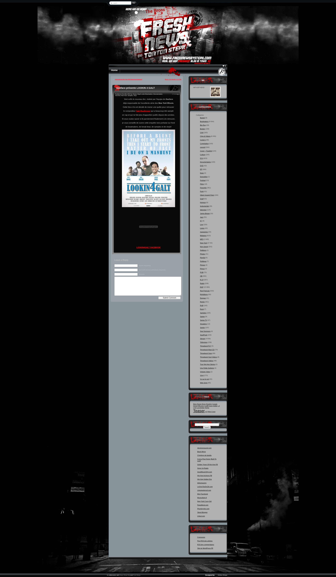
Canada (214, 404)
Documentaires (157, 94)
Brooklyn (209, 404)
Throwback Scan (206, 353)
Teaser (199, 411)
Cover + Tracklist (206, 151)
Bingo (121, 575)
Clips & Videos (205, 136)
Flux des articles (204, 541)
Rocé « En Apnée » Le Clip (173, 79)
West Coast (211, 411)
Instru (211, 406)
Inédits (215, 406)
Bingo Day (127, 575)
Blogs (195, 404)
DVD (201, 166)
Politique (203, 261)
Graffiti (206, 406)
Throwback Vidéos (206, 361)
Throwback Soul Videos (208, 357)
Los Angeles (200, 408)
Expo (202, 173)
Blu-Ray (203, 125)
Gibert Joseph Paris (207, 195)
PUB (201, 272)
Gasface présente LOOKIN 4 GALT (135, 88)
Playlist (202, 258)
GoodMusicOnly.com (204, 472)
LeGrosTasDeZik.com (205, 487)
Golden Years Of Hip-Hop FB (207, 465)
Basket (202, 118)
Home (114, 70)
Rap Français (205, 291)
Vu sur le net (204, 379)
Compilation (204, 144)
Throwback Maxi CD (207, 350)
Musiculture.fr (202, 498)
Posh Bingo (136, 575)
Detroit (195, 406)
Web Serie (204, 383)
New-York (124, 95)
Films (202, 184)
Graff (201, 199)
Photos (202, 254)
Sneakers (203, 324)
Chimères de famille (204, 455)
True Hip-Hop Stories (207, 364)
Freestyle (203, 188)
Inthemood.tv (201, 483)
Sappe (202, 317)
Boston (202, 129)
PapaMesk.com (202, 505)
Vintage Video (205, 372)
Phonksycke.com (203, 509)
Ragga (207, 408)
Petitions (203, 250)
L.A (219, 406)
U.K (206, 411)
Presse (202, 265)
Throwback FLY (205, 346)
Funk (202, 191)
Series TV (203, 320)
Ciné (201, 133)
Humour (203, 202)
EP (201, 169)
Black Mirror (201, 452)
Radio (202, 283)
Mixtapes (203, 236)
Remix (202, 302)
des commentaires (205, 545)
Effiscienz (201, 406)
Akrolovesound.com (204, 448)
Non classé (204, 247)
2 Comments (176, 94)
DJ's (201, 158)
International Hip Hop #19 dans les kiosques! (128, 79)
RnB (201, 306)
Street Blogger (202, 512)
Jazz (201, 217)
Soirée (202, 328)
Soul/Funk (203, 335)
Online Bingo (222, 575)
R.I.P (201, 280)
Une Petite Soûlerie (207, 368)
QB (201, 276)
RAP (201, 287)
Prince (202, 269)
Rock (202, 309)
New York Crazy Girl (204, 501)
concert (202, 147)
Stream (202, 339)
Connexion (201, 537)
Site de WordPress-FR (205, 548)
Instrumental (204, 206)
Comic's (203, 140)
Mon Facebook (202, 494)
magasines (204, 232)
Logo (194, 408)
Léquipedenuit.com (204, 490)
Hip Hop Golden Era (204, 479)
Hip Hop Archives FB (204, 476)
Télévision (203, 342)
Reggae (203, 298)
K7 (201, 221)
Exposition (204, 177)
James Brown (205, 214)
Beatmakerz (149, 94)
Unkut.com (201, 516)
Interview (117, 95)
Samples (130, 95)
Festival (203, 180)
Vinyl (135, 95)
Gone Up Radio (202, 468)
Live (201, 225)
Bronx (204, 404)
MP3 (201, 239)
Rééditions (204, 294)
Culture (202, 155)
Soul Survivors (205, 331)
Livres (202, 228)
